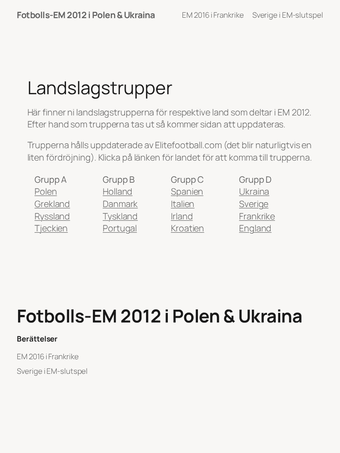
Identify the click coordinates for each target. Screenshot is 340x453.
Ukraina (254, 191)
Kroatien (187, 228)
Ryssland (52, 216)
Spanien (187, 191)
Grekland (52, 204)
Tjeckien (51, 228)
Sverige (253, 204)
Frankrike (257, 216)
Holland (117, 191)
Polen (46, 191)
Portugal (120, 228)
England (255, 228)
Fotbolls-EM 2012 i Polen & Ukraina (86, 15)
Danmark (120, 204)
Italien (182, 204)
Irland (182, 216)
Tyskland (120, 216)
